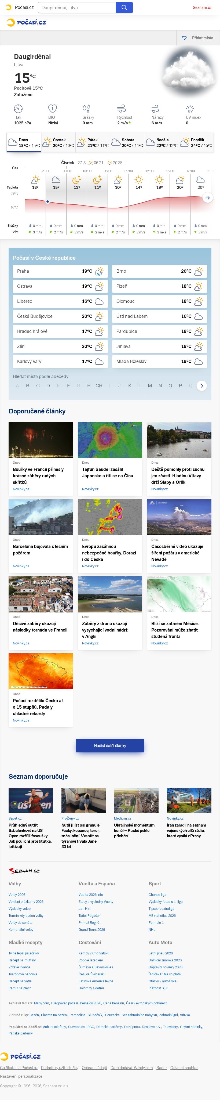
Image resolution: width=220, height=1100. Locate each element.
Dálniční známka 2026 (165, 960)
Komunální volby (21, 930)
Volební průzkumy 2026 (26, 902)
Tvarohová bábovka (23, 974)
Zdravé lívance (19, 967)
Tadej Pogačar (89, 916)
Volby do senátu (20, 923)
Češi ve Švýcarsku (92, 974)
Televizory (170, 1027)
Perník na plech (20, 988)
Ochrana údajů (94, 1068)
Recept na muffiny (22, 960)
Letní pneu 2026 (161, 953)
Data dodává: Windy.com (132, 1068)
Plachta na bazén (54, 1015)
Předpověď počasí (64, 1003)
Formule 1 (156, 923)
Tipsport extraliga (161, 909)
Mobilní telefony (54, 1027)
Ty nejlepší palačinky (24, 953)
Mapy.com (41, 1003)
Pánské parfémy (21, 1033)
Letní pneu (132, 1027)
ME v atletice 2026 (162, 916)
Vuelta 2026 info (91, 895)
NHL (152, 930)
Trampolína (77, 1015)
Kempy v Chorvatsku (94, 953)
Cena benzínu (113, 1003)
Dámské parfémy (109, 1027)
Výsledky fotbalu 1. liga (166, 902)
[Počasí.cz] (26, 23)
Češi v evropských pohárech (146, 1003)
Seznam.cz (202, 7)
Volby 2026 (17, 895)
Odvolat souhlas (184, 1068)
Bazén (34, 1015)
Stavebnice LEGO (81, 1027)
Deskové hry (151, 1027)
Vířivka (185, 1015)
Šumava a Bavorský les (96, 967)
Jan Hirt (84, 909)
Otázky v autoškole (163, 981)
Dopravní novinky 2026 (165, 967)
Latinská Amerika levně (96, 981)
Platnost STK (158, 988)
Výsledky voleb (20, 909)
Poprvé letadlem (91, 960)
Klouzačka (112, 1015)
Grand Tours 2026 (92, 930)
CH (99, 385)
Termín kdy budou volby (26, 916)
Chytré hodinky (191, 1027)
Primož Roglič (89, 923)
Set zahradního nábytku (139, 1015)
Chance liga (157, 895)
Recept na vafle (20, 981)
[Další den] (207, 197)
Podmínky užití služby (59, 1068)
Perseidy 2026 (90, 1003)
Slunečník (95, 1015)
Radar (161, 1068)
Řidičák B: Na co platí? (165, 974)
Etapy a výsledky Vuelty (96, 902)
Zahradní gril (168, 1015)
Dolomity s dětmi (91, 988)
